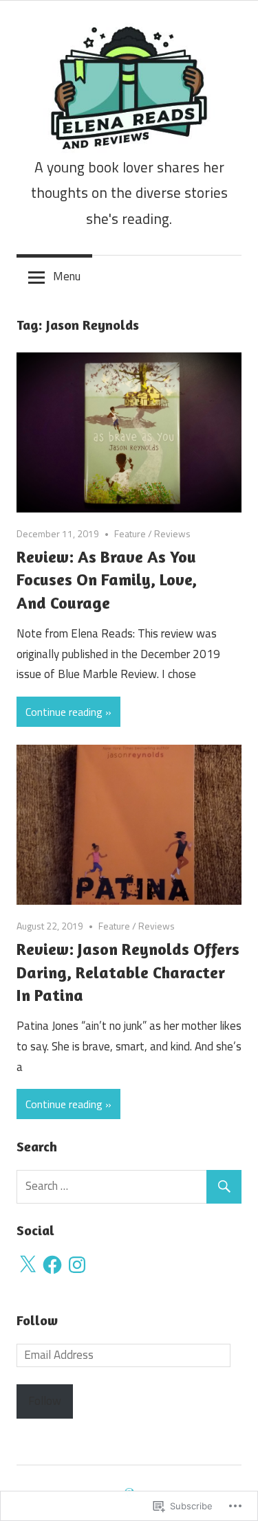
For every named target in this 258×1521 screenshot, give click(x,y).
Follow (37, 1320)
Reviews (172, 533)
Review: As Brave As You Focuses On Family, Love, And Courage (107, 580)
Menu (66, 276)
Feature (130, 533)
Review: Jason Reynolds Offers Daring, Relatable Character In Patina (128, 972)
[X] (28, 1265)
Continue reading (64, 711)
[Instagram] (77, 1265)
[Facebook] (52, 1265)
